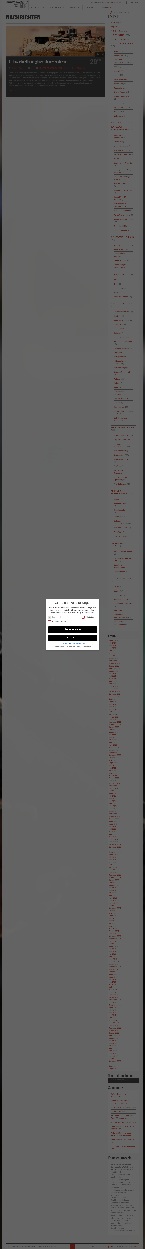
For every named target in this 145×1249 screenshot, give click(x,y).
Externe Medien (59, 621)
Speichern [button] (72, 637)
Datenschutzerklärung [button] (74, 647)
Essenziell (56, 617)
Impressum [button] (87, 647)
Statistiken (90, 617)
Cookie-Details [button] (59, 647)
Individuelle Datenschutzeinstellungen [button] (72, 643)
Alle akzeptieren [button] (72, 629)
